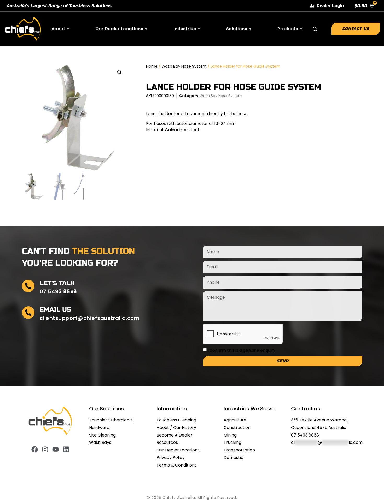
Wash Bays (100, 442)
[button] (119, 72)
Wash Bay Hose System (184, 66)
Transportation (239, 450)
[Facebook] (34, 449)
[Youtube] (55, 449)
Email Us (55, 309)
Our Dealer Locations (178, 450)
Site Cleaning (102, 435)
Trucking (232, 442)
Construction (237, 428)
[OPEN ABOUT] (68, 29)
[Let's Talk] (28, 286)
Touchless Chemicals (110, 420)
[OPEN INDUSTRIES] (199, 29)
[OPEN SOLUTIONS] (250, 29)
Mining (230, 435)
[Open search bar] (315, 29)
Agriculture (235, 420)
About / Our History (176, 428)
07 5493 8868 (305, 435)
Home (152, 66)
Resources (167, 442)
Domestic (233, 458)
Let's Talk (57, 283)
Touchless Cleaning (176, 420)
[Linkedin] (66, 449)
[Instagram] (45, 449)
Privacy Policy (170, 458)
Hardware (99, 428)
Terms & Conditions (176, 465)
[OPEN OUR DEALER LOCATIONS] (146, 29)
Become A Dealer (174, 435)
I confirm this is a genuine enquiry (241, 350)
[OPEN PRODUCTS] (301, 29)
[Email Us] (28, 312)
